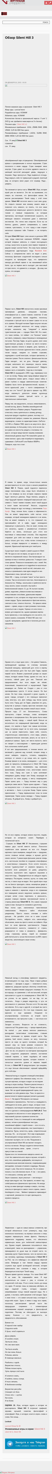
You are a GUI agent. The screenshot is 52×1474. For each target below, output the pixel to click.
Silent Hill (17, 1432)
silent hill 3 (9, 1432)
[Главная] (13, 4)
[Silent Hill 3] (26, 290)
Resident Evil (41, 251)
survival (8, 1426)
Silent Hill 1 (21, 124)
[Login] (46, 3)
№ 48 (18, 1426)
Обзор (13, 1426)
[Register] (50, 3)
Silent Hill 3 (40, 1429)
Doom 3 (8, 1099)
